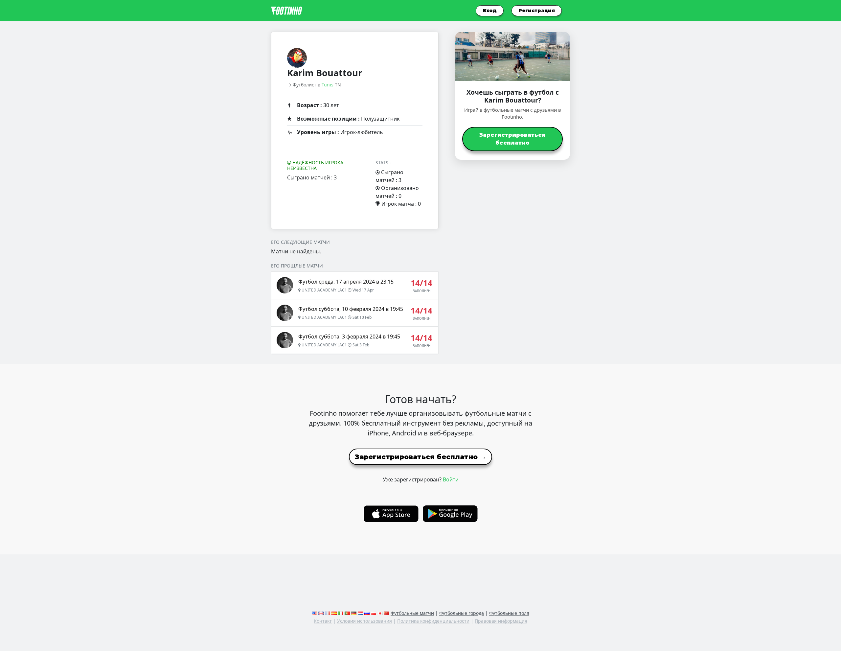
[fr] (327, 613)
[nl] (360, 613)
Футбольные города (461, 613)
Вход (490, 10)
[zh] (386, 613)
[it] (340, 613)
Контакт (323, 621)
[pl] (373, 613)
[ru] (367, 613)
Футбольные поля (509, 613)
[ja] (380, 613)
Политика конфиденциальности (433, 621)
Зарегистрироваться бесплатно (512, 139)
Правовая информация (501, 621)
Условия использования (364, 621)
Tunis (327, 84)
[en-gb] (321, 613)
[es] (334, 613)
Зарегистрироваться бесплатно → (420, 457)
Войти (451, 479)
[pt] (347, 613)
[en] (314, 613)
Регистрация (536, 10)
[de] (353, 613)
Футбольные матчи (412, 613)
